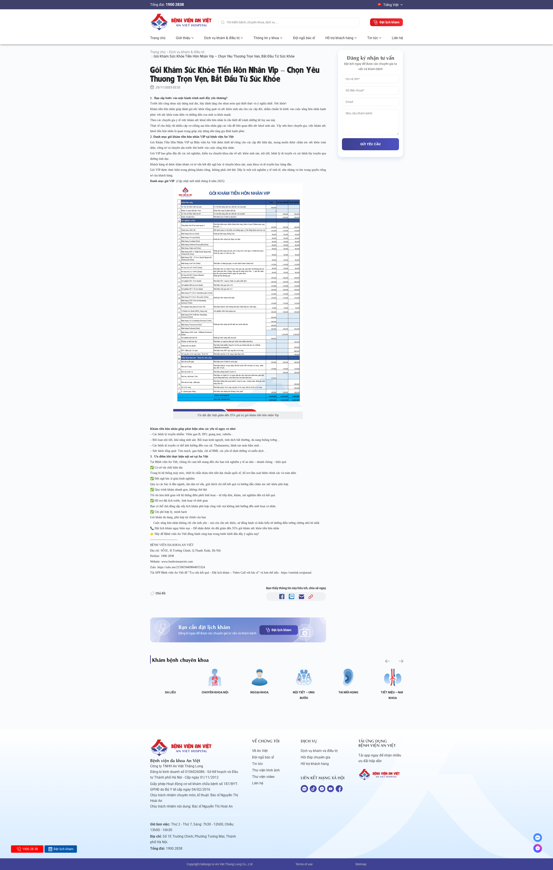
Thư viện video (263, 777)
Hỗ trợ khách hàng (339, 38)
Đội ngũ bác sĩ (304, 38)
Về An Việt (260, 751)
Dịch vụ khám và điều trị (319, 751)
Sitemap (360, 864)
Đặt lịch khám (281, 630)
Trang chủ (157, 38)
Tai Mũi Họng (343, 692)
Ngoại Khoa (254, 692)
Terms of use (304, 864)
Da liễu (165, 692)
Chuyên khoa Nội (210, 692)
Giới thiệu (183, 38)
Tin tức (372, 38)
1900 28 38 (30, 849)
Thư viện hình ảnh (266, 770)
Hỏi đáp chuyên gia (315, 757)
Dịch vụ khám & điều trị (222, 38)
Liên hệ (397, 38)
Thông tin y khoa (266, 38)
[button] (387, 661)
